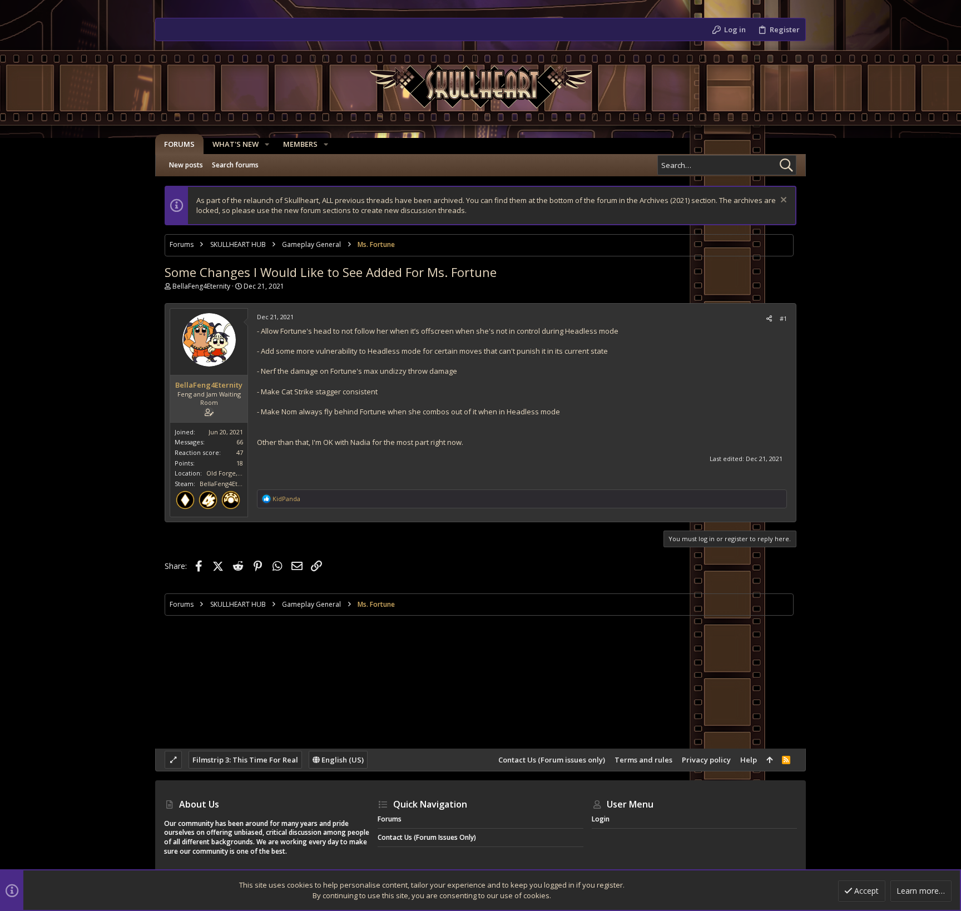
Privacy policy (706, 760)
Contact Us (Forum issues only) (551, 760)
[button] (267, 144)
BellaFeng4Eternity (201, 286)
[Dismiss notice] (782, 201)
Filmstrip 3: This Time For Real (245, 760)
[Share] (769, 318)
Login (601, 819)
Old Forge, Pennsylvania (242, 473)
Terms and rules (643, 760)
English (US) (342, 760)
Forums (390, 819)
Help (748, 760)
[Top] (769, 759)
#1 (783, 318)
